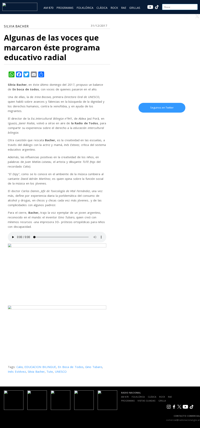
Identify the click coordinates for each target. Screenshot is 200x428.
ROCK (114, 8)
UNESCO (61, 371)
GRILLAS (134, 8)
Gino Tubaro (93, 367)
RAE (123, 8)
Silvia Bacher (36, 371)
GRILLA (162, 400)
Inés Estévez (17, 371)
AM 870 (48, 8)
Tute (49, 371)
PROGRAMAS (64, 8)
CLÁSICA (101, 8)
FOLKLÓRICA (85, 8)
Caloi (19, 367)
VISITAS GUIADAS (146, 400)
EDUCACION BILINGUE (40, 367)
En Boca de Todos (70, 367)
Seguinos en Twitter (162, 107)
